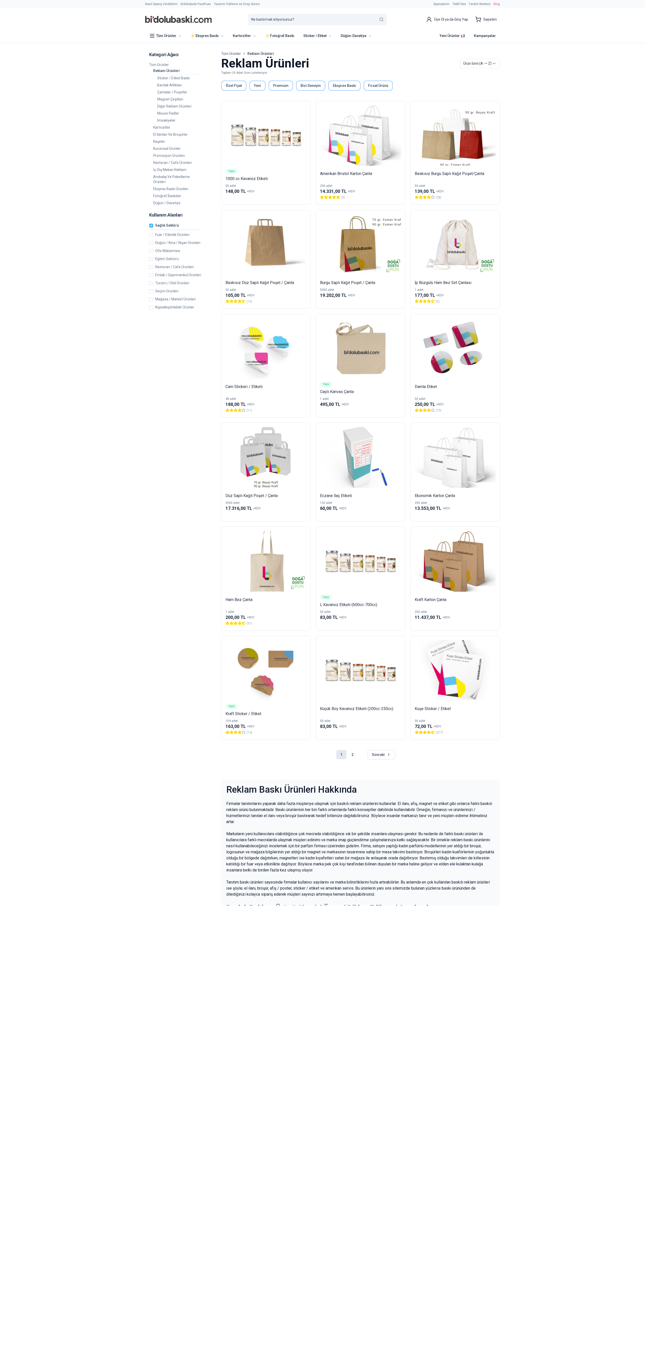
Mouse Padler (168, 113)
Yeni (257, 86)
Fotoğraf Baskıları (167, 196)
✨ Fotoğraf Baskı (279, 36)
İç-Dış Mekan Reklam (169, 170)
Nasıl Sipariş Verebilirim (161, 4)
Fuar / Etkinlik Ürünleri (172, 235)
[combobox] (480, 63)
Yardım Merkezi (480, 4)
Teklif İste (459, 4)
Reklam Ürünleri (166, 71)
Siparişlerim (441, 4)
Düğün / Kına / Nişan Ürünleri (177, 243)
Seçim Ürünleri (166, 291)
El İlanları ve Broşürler (170, 134)
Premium (280, 86)
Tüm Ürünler (159, 65)
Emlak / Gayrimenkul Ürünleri (178, 275)
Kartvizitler (161, 127)
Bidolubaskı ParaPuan (196, 4)
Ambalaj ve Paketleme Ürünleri (171, 179)
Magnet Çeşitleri (170, 99)
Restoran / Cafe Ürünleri (172, 163)
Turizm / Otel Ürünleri (172, 283)
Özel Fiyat (234, 86)
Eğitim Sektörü (167, 259)
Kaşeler (159, 141)
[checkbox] (151, 226)
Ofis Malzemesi (167, 251)
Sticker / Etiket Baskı (173, 78)
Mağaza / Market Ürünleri (175, 299)
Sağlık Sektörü (167, 225)
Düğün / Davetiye (166, 203)
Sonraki (378, 755)
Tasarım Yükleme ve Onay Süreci (237, 4)
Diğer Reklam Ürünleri (174, 106)
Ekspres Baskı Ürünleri (170, 189)
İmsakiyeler (166, 120)
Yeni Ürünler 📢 (452, 36)
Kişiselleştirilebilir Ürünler (174, 307)
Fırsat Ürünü (378, 86)
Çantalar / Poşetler (172, 92)
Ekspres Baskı (344, 86)
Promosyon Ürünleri (169, 156)
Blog (497, 4)
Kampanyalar (485, 36)
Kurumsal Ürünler (167, 149)
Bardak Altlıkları (169, 85)
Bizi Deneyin (311, 86)
